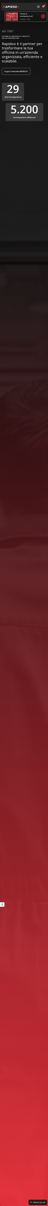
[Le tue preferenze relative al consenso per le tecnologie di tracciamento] (2, 904)
